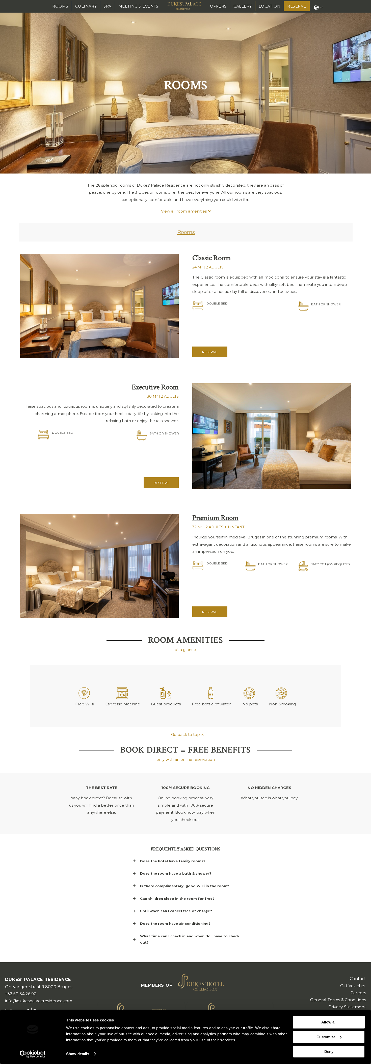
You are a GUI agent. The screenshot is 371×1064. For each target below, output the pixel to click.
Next (366, 86)
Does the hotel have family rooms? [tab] (172, 861)
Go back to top (185, 734)
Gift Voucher (353, 985)
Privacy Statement (347, 1007)
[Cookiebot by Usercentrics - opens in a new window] (33, 1054)
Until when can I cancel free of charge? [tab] (176, 911)
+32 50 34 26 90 (21, 993)
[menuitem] (60, 6)
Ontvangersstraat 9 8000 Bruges (38, 986)
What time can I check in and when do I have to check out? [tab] (190, 939)
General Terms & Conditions (338, 1000)
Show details (77, 1054)
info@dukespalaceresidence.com (38, 1001)
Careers (358, 992)
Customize (325, 1037)
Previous (4, 86)
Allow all (328, 1022)
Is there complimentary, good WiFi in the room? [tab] (184, 886)
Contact (358, 978)
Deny (328, 1051)
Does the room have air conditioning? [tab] (175, 923)
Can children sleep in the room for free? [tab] (177, 899)
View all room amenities (184, 211)
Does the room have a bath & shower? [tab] (175, 873)
